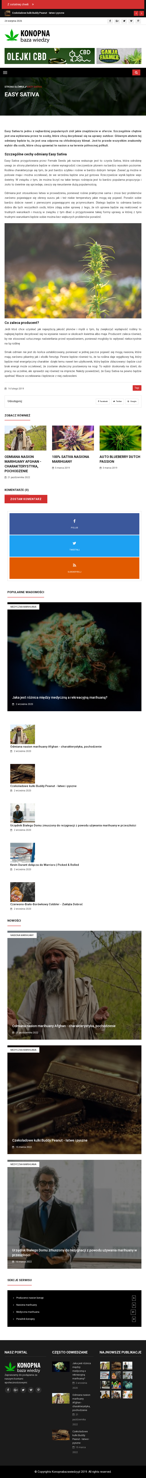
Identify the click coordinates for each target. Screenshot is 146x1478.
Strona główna (15, 86)
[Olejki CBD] (73, 56)
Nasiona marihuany (22, 935)
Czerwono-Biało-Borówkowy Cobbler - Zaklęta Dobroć (46, 904)
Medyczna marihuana (23, 607)
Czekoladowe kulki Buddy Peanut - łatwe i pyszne (43, 786)
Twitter (119, 401)
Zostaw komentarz (26, 499)
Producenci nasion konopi (30, 1298)
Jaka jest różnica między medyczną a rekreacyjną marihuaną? (59, 697)
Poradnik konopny (25, 1319)
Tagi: (137, 388)
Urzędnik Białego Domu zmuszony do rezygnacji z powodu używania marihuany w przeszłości (73, 825)
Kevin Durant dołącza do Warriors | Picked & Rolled (44, 865)
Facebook (104, 401)
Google (133, 401)
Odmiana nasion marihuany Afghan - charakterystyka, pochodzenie (56, 746)
